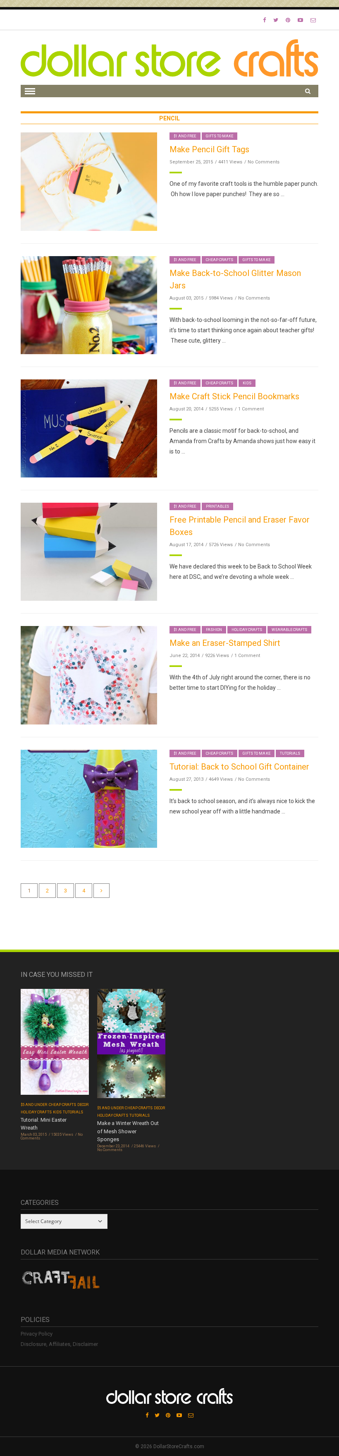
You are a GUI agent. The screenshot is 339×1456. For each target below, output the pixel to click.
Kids (247, 383)
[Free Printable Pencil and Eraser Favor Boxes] (89, 551)
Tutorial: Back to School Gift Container (239, 767)
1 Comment (251, 409)
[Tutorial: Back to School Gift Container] (89, 798)
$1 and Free (185, 136)
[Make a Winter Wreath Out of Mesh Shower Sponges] (131, 1046)
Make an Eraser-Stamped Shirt (225, 643)
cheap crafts (220, 260)
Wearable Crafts (289, 630)
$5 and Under (34, 1105)
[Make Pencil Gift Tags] (89, 181)
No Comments (263, 162)
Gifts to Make (220, 136)
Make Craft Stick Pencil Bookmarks (234, 396)
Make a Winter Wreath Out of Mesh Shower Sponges (128, 1131)
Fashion (214, 630)
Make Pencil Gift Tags (209, 149)
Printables (217, 506)
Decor (82, 1105)
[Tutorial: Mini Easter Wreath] (55, 1044)
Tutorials (290, 753)
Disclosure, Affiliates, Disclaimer (59, 1344)
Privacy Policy (37, 1334)
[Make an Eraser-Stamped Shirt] (89, 675)
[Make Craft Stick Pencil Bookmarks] (89, 428)
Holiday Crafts (247, 630)
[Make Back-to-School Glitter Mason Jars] (89, 305)
